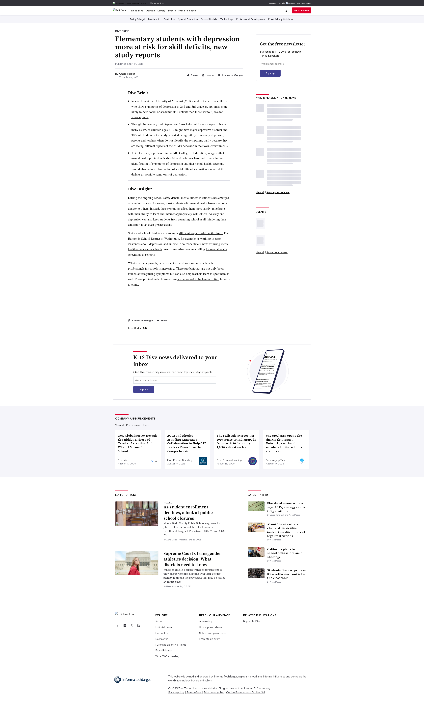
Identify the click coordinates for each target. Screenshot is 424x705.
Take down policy (214, 692)
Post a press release (278, 192)
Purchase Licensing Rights (170, 644)
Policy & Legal (137, 19)
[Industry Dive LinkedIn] (117, 625)
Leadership (154, 19)
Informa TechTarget (225, 676)
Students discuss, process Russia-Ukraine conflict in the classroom (286, 574)
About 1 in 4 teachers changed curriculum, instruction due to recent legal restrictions (286, 530)
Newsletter (161, 638)
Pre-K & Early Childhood (281, 19)
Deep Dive (137, 10)
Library (161, 10)
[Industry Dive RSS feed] (138, 625)
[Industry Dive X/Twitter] (131, 625)
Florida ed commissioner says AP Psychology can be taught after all (286, 507)
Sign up (270, 73)
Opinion (150, 10)
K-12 (145, 328)
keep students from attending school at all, (180, 219)
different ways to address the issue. (201, 233)
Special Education (188, 19)
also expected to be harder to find (198, 279)
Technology (226, 19)
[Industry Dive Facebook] (124, 625)
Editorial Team (163, 627)
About (158, 621)
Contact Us (161, 633)
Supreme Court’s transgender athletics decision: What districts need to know (192, 559)
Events (172, 10)
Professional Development (250, 19)
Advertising (205, 621)
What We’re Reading (167, 656)
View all (260, 192)
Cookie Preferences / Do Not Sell (245, 692)
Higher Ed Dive (156, 3)
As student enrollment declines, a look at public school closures (188, 512)
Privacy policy (176, 692)
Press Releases (187, 10)
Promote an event (277, 252)
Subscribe (303, 10)
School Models (209, 19)
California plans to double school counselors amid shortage (286, 553)
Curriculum (169, 19)
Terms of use (194, 692)
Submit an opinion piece (213, 633)
